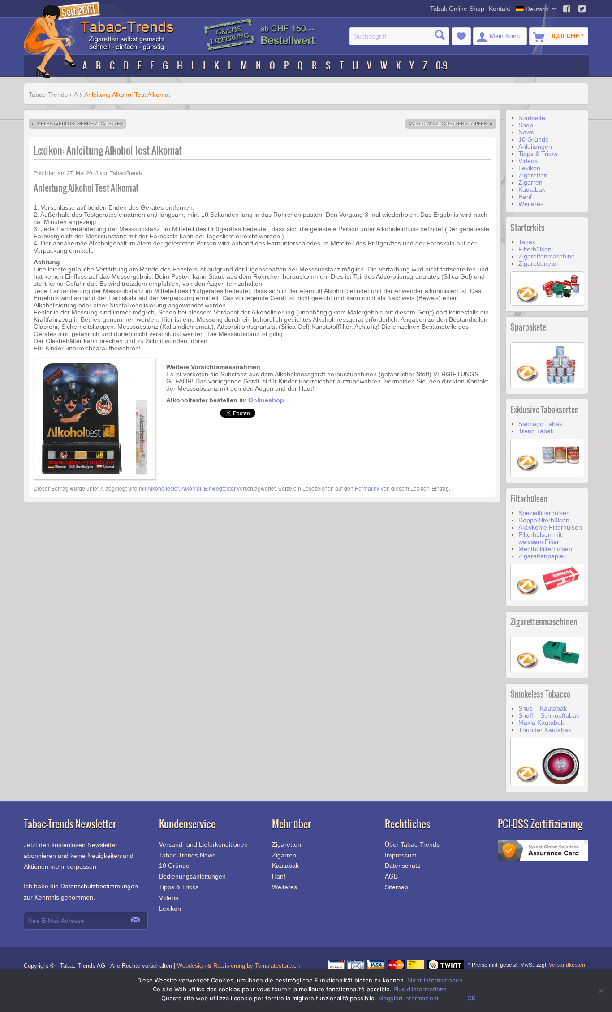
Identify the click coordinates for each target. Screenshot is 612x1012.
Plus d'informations (420, 989)
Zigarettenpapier (541, 556)
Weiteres (530, 203)
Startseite (531, 117)
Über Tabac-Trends (412, 844)
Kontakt (499, 8)
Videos (528, 160)
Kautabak (531, 189)
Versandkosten (567, 965)
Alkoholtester (163, 488)
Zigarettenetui (538, 263)
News (526, 132)
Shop (525, 125)
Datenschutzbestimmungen (99, 886)
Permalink (367, 488)
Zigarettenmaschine (546, 256)
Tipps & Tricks (538, 153)
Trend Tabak (536, 431)
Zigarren (530, 182)
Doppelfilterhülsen (543, 520)
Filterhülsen (535, 249)
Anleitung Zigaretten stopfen (450, 123)
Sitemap (396, 887)
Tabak (526, 241)
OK (471, 998)
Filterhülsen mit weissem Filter (540, 538)
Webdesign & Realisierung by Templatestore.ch (238, 965)
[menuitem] (399, 36)
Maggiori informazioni (408, 998)
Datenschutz (402, 865)
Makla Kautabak (541, 722)
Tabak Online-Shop (457, 8)
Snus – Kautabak (542, 708)
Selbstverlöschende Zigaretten (77, 123)
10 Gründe (533, 139)
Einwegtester (220, 488)
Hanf (525, 196)
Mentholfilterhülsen (545, 548)
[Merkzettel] (461, 36)
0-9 (442, 66)
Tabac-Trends (48, 94)
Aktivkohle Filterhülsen (550, 527)
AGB (391, 876)
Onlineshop (266, 400)
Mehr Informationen (435, 980)
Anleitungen (535, 146)
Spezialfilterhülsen (544, 513)
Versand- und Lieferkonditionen (203, 844)
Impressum (401, 855)
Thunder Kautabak (544, 729)
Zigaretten (532, 175)
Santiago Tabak (540, 423)
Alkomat (191, 488)
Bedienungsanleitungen (192, 876)
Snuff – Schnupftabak (548, 715)
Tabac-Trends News (187, 855)
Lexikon (529, 168)
